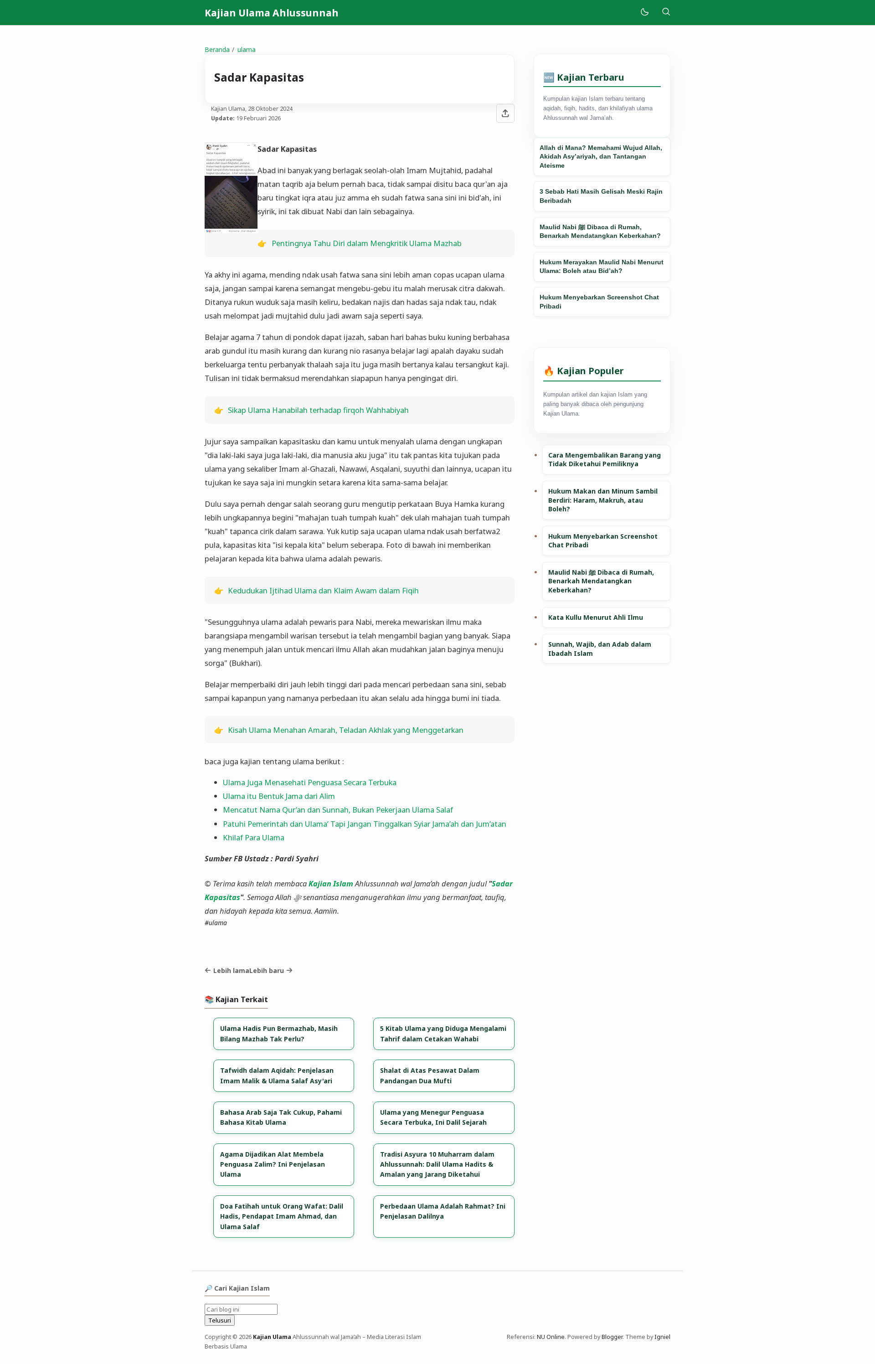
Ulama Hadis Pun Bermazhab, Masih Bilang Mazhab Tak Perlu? (279, 1033)
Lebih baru (266, 970)
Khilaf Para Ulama (253, 837)
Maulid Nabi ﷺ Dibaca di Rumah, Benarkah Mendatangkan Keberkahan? (600, 231)
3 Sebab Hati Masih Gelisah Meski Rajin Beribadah (601, 196)
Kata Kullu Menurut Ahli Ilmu (595, 617)
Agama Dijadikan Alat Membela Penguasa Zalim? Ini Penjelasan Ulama (272, 1164)
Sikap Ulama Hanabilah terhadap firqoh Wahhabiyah (318, 410)
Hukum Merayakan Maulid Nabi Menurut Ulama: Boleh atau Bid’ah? (602, 266)
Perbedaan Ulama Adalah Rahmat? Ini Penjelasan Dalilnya (442, 1211)
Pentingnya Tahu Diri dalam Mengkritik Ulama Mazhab (367, 243)
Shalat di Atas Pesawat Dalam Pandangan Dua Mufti (429, 1075)
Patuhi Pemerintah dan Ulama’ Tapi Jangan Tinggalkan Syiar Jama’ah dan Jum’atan (364, 823)
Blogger (612, 1337)
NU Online (551, 1337)
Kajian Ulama (272, 1337)
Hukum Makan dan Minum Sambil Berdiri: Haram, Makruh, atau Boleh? (603, 500)
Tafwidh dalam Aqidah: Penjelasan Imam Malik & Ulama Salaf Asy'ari (277, 1075)
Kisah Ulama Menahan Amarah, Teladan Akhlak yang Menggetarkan (345, 730)
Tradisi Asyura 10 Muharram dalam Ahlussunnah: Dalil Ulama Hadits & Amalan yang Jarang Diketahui (437, 1164)
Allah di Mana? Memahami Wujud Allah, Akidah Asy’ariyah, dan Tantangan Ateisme (601, 156)
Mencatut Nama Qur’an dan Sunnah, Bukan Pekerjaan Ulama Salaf (338, 809)
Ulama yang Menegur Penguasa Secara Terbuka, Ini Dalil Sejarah (433, 1117)
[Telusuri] (666, 12)
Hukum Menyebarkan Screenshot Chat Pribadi (599, 301)
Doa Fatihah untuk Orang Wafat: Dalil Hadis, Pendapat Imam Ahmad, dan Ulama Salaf (281, 1216)
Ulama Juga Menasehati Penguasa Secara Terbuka (309, 782)
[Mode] (644, 12)
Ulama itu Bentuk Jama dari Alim (279, 796)
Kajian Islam (331, 883)
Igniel (662, 1337)
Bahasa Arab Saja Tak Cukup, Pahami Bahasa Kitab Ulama (281, 1117)
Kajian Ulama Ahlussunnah (272, 12)
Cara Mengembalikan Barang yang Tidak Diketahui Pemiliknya (604, 459)
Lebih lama (231, 970)
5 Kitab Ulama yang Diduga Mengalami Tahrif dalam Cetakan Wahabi (443, 1033)
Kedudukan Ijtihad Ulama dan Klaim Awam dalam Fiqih (323, 590)
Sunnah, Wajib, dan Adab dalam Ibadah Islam (599, 649)
